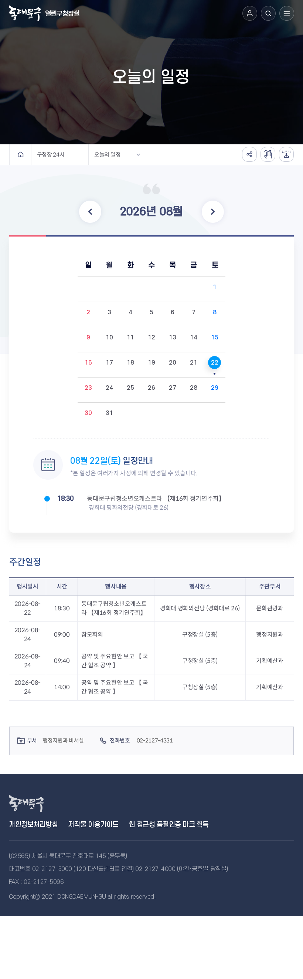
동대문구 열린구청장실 (35, 803)
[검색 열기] (268, 13)
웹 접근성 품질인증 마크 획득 (169, 825)
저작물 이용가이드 (93, 825)
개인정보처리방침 (33, 825)
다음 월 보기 (213, 212)
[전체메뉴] (286, 13)
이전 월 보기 (90, 212)
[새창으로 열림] (268, 154)
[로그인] (249, 13)
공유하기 (249, 154)
